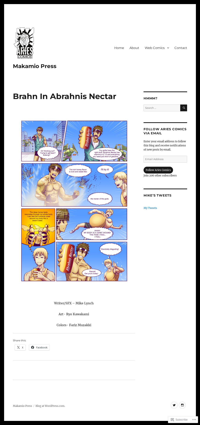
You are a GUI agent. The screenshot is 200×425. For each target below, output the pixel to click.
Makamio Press (34, 66)
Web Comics (155, 48)
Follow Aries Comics (158, 170)
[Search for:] (162, 108)
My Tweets (150, 208)
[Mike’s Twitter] (174, 405)
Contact (180, 48)
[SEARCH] (183, 107)
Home (119, 48)
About (134, 48)
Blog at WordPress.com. (50, 406)
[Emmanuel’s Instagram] (182, 405)
